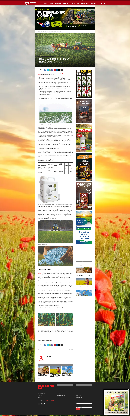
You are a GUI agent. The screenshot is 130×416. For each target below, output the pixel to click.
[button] (104, 3)
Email (77, 406)
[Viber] (52, 70)
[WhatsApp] (50, 70)
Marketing (76, 0)
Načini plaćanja (78, 395)
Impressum (80, 0)
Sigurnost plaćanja (79, 397)
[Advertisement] (55, 336)
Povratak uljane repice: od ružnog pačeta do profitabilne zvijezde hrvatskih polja (55, 375)
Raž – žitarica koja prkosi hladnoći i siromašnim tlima (84, 287)
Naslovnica (39, 31)
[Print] (62, 70)
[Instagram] (100, 3)
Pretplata (77, 388)
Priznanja (83, 0)
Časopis (51, 3)
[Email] (59, 70)
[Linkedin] (57, 70)
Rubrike (45, 3)
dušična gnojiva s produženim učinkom (47, 340)
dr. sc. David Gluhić (42, 64)
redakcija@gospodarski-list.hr (49, 400)
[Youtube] (101, 3)
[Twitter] (48, 70)
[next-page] (40, 378)
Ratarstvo (46, 31)
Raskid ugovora (78, 393)
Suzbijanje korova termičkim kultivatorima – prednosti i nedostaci (44, 351)
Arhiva (89, 0)
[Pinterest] (55, 70)
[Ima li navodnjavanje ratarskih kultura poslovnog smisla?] (43, 370)
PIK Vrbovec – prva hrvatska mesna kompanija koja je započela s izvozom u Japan (65, 351)
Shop (68, 3)
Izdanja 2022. (45, 56)
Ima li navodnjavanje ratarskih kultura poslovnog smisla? (82, 265)
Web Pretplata (58, 3)
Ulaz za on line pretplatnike (83, 3)
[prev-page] (38, 378)
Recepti (63, 3)
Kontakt (87, 0)
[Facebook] (98, 3)
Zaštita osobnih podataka (61, 395)
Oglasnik (73, 3)
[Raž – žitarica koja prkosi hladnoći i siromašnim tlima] (67, 370)
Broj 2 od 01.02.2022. (50, 56)
